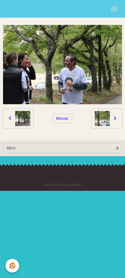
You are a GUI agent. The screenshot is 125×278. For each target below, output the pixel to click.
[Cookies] (12, 266)
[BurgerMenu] (114, 8)
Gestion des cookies (62, 184)
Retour (62, 118)
